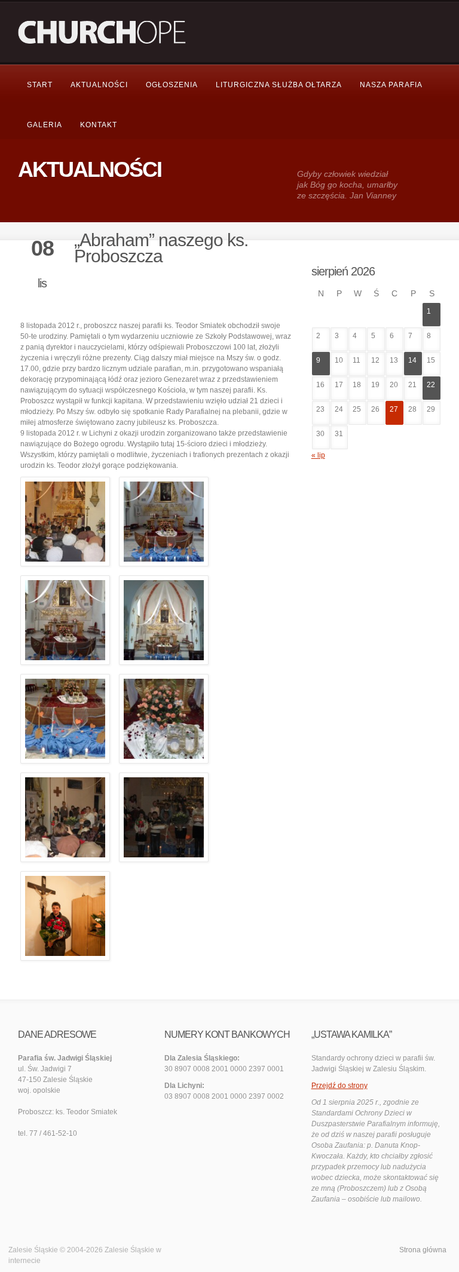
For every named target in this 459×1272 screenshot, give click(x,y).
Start (40, 85)
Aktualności (99, 85)
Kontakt (98, 125)
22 (431, 385)
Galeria (44, 125)
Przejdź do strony (339, 1085)
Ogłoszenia (172, 85)
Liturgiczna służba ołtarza (279, 85)
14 (412, 360)
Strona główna (422, 1250)
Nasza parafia (391, 85)
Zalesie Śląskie (129, 1250)
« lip (318, 455)
